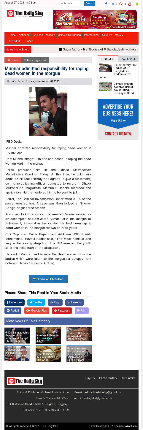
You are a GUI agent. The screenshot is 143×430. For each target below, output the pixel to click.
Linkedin (76, 302)
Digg (56, 302)
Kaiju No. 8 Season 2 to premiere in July (47, 338)
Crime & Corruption (69, 35)
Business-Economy (43, 35)
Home (12, 35)
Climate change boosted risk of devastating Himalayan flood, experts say (117, 90)
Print (83, 310)
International (91, 35)
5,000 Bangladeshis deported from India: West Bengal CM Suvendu (17, 337)
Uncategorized (36, 60)
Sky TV (90, 378)
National (24, 35)
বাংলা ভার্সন (14, 41)
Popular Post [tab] (128, 59)
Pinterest (63, 310)
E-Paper (28, 41)
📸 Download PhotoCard (48, 279)
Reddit (14, 310)
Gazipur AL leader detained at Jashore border (78, 336)
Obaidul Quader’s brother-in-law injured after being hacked (16, 354)
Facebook (15, 302)
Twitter (37, 302)
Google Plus (38, 310)
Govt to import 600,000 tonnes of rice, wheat (47, 357)
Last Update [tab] (107, 59)
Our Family (128, 378)
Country (107, 35)
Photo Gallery (108, 378)
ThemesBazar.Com (125, 426)
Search (89, 3)
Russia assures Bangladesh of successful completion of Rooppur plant (76, 354)
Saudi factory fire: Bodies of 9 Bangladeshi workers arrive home (117, 71)
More (118, 35)
